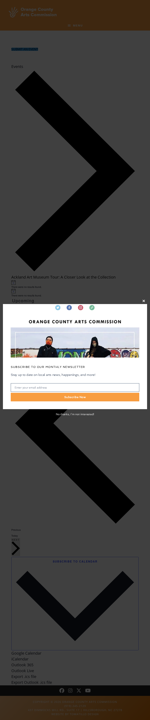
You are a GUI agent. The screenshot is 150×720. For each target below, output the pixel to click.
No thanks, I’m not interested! (75, 414)
